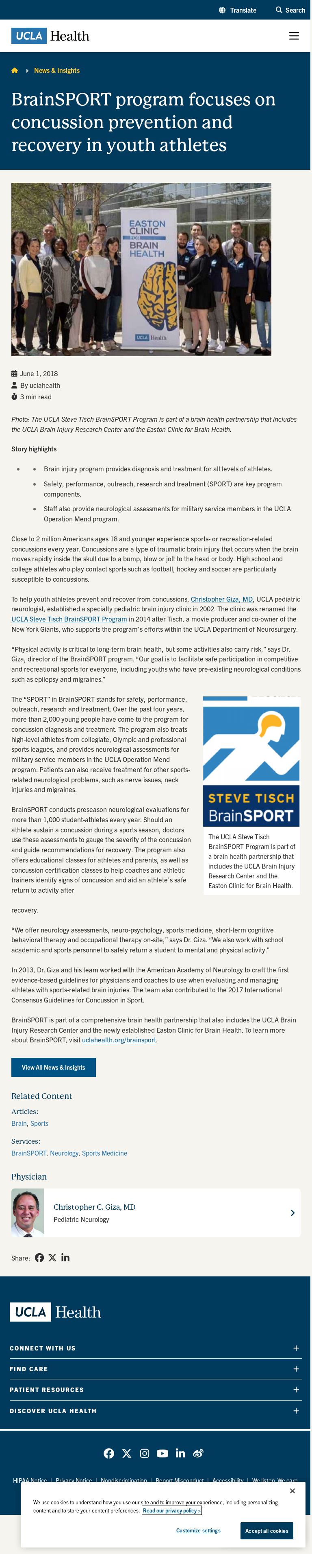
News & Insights (57, 70)
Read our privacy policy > (172, 1510)
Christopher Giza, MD (222, 599)
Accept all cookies (266, 1530)
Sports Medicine (104, 1153)
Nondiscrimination (124, 1480)
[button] (237, 9)
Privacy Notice (74, 1480)
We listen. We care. (275, 1480)
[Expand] (296, 1348)
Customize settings (198, 1530)
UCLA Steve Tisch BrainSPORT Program (69, 619)
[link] (39, 1257)
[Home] (14, 70)
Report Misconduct (180, 1480)
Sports (39, 1123)
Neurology (64, 1153)
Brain (19, 1123)
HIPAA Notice (30, 1480)
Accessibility (228, 1480)
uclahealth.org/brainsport (119, 1039)
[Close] (292, 1491)
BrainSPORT (28, 1153)
